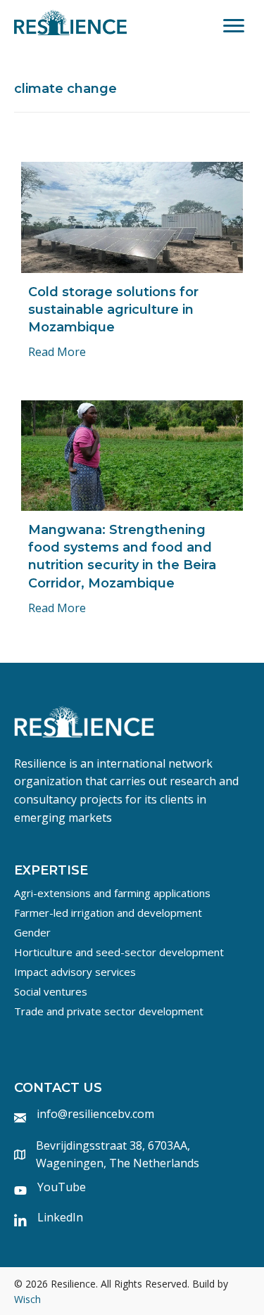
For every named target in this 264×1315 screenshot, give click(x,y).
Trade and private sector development (108, 1011)
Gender (32, 932)
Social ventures (50, 991)
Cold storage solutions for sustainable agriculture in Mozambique (113, 309)
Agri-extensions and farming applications (112, 893)
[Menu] (234, 26)
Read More (57, 352)
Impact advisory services (75, 972)
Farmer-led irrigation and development (108, 913)
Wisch (27, 1299)
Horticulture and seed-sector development (119, 952)
